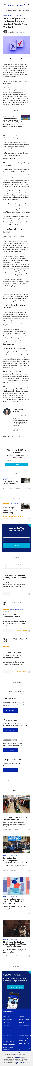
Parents (14, 436)
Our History (6, 1022)
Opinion (13, 116)
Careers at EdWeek (8, 1031)
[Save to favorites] (16, 58)
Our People (6, 1025)
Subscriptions (7, 1038)
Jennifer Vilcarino (8, 956)
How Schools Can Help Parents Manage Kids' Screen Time (10, 483)
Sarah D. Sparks (7, 913)
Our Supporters (7, 1028)
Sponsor (14, 505)
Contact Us (22, 1016)
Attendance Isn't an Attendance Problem (11, 615)
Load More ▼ (16, 966)
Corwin (25, 630)
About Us (6, 1016)
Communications (23, 436)
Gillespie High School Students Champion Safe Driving (14, 510)
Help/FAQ (22, 1022)
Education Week (22, 415)
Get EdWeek (7, 1035)
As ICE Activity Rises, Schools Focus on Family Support (15, 818)
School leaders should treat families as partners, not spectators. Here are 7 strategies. (13, 126)
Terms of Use (21, 1062)
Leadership (9, 10)
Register (7, 593)
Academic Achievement (17, 440)
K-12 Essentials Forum (10, 573)
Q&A (21, 939)
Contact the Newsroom (25, 1028)
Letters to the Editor (25, 1019)
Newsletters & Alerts (8, 1041)
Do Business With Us (25, 1035)
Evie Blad (5, 870)
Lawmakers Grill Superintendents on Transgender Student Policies (15, 860)
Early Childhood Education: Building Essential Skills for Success (14, 578)
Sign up (16, 545)
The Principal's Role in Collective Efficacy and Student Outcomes (12, 655)
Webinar (6, 611)
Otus (24, 671)
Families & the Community (13, 15)
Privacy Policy (18, 1057)
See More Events (16, 682)
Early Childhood (8, 571)
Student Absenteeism (16, 609)
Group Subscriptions (9, 1044)
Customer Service (24, 1025)
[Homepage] (16, 5)
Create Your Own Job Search (16, 781)
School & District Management (13, 648)
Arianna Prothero (8, 488)
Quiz (21, 896)
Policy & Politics (17, 10)
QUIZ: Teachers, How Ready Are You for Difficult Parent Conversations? (14, 901)
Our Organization (8, 1019)
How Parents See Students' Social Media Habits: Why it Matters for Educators (14, 944)
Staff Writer (15, 415)
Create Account (16, 987)
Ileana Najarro (7, 829)
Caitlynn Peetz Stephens (16, 31)
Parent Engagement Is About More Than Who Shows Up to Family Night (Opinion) (14, 120)
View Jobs (10, 710)
